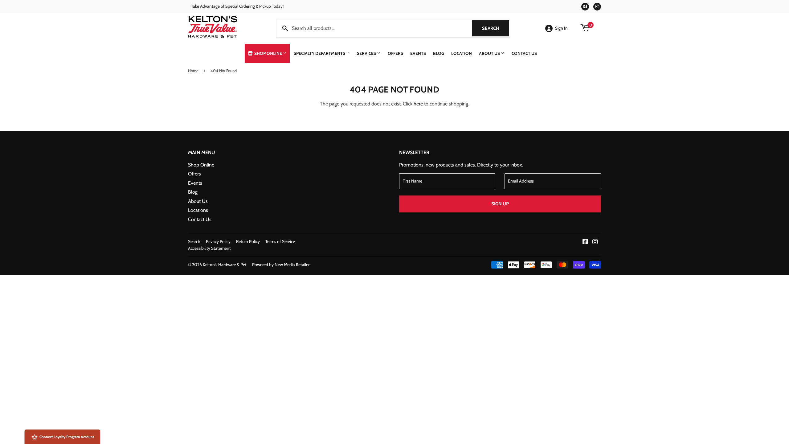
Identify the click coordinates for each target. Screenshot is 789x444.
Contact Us (524, 53)
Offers (395, 53)
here (418, 104)
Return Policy (248, 241)
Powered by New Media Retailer (280, 264)
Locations (198, 210)
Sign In (561, 28)
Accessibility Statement (209, 248)
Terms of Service (280, 241)
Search (495, 28)
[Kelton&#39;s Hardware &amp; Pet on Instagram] (595, 242)
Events (418, 53)
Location (461, 53)
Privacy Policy (218, 241)
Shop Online (268, 53)
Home (193, 70)
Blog (438, 53)
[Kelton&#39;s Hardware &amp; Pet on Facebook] (585, 242)
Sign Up (500, 204)
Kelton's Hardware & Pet (225, 264)
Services (367, 53)
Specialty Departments (320, 53)
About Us (490, 53)
